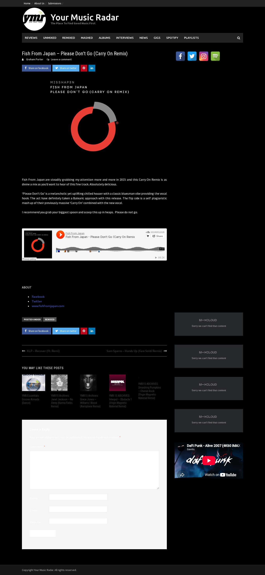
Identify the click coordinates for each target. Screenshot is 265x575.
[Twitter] (192, 56)
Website (35, 522)
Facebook (37, 297)
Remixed (68, 37)
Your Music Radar (85, 17)
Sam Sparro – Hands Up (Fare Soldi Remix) (134, 351)
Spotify (172, 37)
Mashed (87, 37)
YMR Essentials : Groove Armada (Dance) (31, 399)
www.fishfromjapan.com (47, 306)
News (143, 37)
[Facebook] (180, 56)
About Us (39, 3)
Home (27, 3)
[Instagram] (204, 56)
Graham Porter (34, 59)
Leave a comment (61, 59)
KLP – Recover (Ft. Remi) (43, 351)
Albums (104, 37)
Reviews (31, 37)
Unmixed (49, 37)
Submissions (54, 3)
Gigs (157, 37)
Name (34, 498)
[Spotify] (215, 56)
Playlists (191, 37)
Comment (37, 447)
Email (33, 510)
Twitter (36, 301)
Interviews (125, 37)
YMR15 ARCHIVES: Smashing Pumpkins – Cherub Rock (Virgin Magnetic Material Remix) (149, 391)
